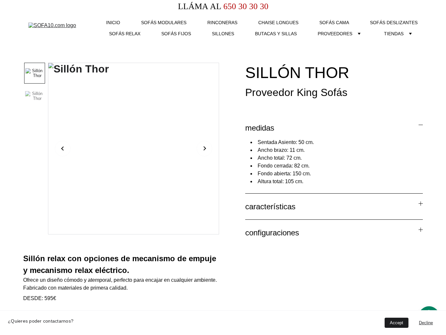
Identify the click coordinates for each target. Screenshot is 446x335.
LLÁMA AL (199, 6)
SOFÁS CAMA (334, 22)
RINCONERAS (222, 22)
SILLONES (223, 33)
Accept (396, 322)
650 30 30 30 (244, 6)
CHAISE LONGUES (278, 22)
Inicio (113, 22)
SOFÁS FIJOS (176, 33)
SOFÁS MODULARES (163, 22)
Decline (426, 322)
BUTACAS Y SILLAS (276, 33)
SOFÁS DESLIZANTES (394, 22)
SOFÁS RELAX (124, 33)
